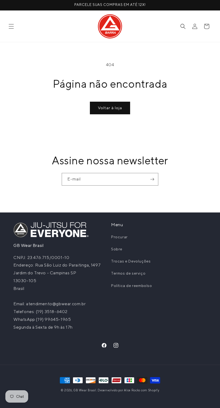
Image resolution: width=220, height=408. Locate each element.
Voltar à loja (110, 107)
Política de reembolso (131, 285)
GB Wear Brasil (84, 390)
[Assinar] (152, 179)
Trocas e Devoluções (131, 261)
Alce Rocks (132, 390)
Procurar (119, 237)
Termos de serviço (128, 273)
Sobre (116, 249)
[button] (11, 26)
